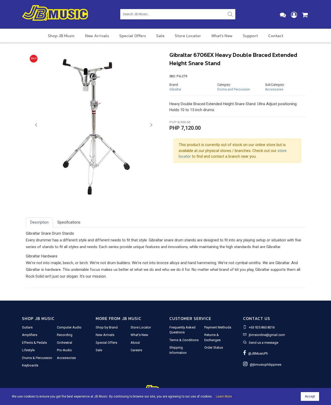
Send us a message (263, 343)
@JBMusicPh (257, 353)
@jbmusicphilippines (264, 364)
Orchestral (64, 343)
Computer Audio (69, 327)
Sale (160, 36)
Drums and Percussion (233, 89)
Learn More (224, 396)
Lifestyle (28, 350)
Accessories (274, 89)
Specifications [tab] (68, 222)
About (135, 343)
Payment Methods (217, 327)
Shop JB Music (61, 36)
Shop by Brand (107, 327)
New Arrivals (97, 36)
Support (250, 36)
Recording (64, 335)
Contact (275, 36)
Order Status (213, 347)
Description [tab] (39, 222)
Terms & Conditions (184, 340)
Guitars (27, 327)
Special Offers (132, 36)
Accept (310, 396)
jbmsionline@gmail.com (267, 335)
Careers (136, 350)
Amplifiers (29, 335)
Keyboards (30, 365)
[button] (36, 125)
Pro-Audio (64, 350)
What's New (221, 36)
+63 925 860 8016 (262, 327)
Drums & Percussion (37, 358)
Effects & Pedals (34, 343)
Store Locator (188, 36)
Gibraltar (175, 89)
